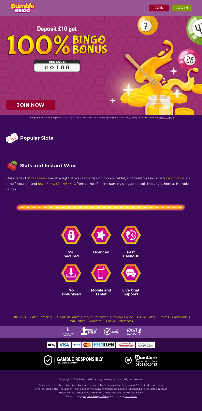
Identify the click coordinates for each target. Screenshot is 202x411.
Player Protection (96, 317)
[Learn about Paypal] (76, 347)
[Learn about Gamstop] (104, 347)
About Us (19, 317)
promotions (175, 178)
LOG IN (181, 8)
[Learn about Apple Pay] (51, 347)
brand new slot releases (57, 183)
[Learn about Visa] (64, 347)
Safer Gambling (41, 317)
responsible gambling (96, 396)
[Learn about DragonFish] (125, 347)
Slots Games (37, 178)
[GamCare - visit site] (146, 361)
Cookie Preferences (119, 321)
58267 (139, 392)
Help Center (76, 321)
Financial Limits (68, 317)
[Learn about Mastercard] (87, 347)
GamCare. (131, 396)
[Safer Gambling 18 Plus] (128, 363)
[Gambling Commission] (145, 347)
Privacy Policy (123, 317)
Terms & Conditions (173, 317)
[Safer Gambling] (73, 360)
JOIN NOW (30, 105)
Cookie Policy (146, 317)
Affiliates (95, 321)
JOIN (159, 8)
